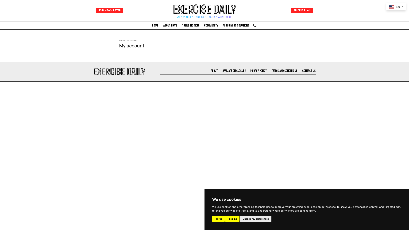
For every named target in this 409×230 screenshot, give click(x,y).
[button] (255, 25)
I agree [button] (218, 218)
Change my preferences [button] (256, 218)
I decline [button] (232, 218)
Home (122, 40)
